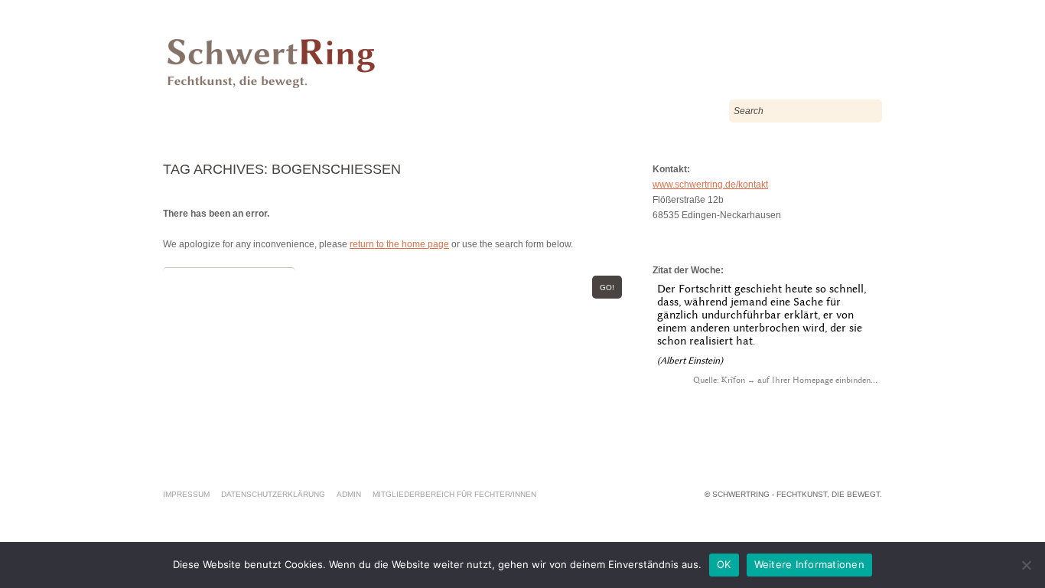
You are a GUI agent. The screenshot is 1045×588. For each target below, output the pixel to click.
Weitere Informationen (809, 564)
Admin (349, 494)
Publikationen (396, 111)
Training (494, 111)
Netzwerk (294, 111)
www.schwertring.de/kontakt (710, 184)
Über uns (206, 111)
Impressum (186, 494)
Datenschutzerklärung (273, 494)
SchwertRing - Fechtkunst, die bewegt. (797, 494)
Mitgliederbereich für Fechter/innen (454, 494)
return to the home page (399, 244)
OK (724, 564)
